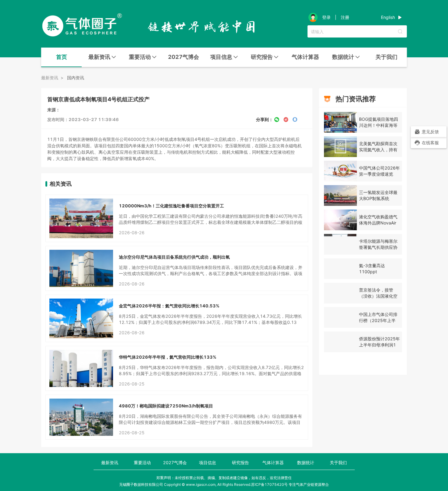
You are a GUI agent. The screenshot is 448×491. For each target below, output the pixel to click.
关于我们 (386, 57)
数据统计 (305, 462)
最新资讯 (109, 462)
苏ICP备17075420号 (269, 484)
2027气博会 (183, 57)
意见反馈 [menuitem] (430, 131)
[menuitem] (61, 57)
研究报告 (240, 462)
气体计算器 (305, 57)
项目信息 (207, 462)
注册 (345, 17)
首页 (61, 57)
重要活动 (142, 462)
